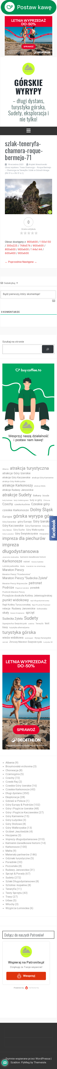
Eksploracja (12, 797)
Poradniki (11, 862)
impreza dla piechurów (23, 538)
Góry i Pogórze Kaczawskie (22, 812)
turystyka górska (19, 632)
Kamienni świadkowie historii (23, 843)
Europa (7, 516)
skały (5, 612)
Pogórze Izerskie (22, 588)
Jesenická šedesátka (10, 557)
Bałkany (37, 495)
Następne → (29, 261)
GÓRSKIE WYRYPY (28, 87)
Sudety (31, 618)
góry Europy (25, 521)
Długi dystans (14, 793)
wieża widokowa (12, 637)
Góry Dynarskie (9, 521)
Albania (5, 469)
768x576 (25, 245)
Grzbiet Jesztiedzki (17, 831)
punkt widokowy (15, 600)
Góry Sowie (47, 526)
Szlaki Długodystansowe (20, 881)
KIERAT (27, 562)
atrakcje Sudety (17, 494)
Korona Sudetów (37, 562)
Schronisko (42, 608)
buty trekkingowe (21, 500)
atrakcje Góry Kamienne (42, 477)
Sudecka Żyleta (12, 618)
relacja (6, 608)
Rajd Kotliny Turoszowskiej (16, 604)
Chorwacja (12, 770)
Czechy (7, 504)
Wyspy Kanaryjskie (43, 638)
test (47, 623)
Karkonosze (12, 561)
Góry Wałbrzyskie (35, 529)
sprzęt (30, 612)
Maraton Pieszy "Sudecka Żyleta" (25, 578)
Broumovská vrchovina (19, 766)
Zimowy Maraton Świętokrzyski (25, 641)
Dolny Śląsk (41, 509)
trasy (5, 627)
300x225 (12, 245)
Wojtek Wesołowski (37, 164)
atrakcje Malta (39, 486)
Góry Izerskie (42, 521)
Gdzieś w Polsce (15, 800)
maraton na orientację (35, 566)
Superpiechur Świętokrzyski (14, 623)
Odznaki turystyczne (18, 858)
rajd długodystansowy (39, 600)
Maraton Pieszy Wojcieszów (14, 583)
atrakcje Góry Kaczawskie (16, 477)
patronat (35, 583)
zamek (5, 642)
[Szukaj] (48, 349)
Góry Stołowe (7, 530)
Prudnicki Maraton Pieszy (13, 592)
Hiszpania (44, 534)
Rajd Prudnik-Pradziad (41, 605)
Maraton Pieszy (13, 570)
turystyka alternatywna (19, 627)
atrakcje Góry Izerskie (16, 473)
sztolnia (31, 624)
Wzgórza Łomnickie (17, 908)
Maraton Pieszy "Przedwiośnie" (16, 574)
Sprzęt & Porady (15, 873)
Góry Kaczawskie (13, 525)
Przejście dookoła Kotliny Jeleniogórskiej (27, 595)
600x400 (10, 253)
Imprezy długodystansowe (21, 839)
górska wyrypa (28, 516)
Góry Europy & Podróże (19, 804)
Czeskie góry (40, 504)
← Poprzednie (13, 261)
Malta (22, 566)
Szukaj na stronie (13, 341)
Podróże (8, 587)
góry (48, 516)
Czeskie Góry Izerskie (18, 785)
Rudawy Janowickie (23, 608)
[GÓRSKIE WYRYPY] (28, 69)
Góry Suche (19, 530)
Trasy (9, 896)
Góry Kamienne (33, 525)
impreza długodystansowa (20, 548)
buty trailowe (7, 500)
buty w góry (36, 500)
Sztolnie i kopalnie (16, 885)
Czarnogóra (13, 774)
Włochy (10, 904)
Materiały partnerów (17, 854)
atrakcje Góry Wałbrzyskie (13, 481)
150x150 (45, 241)
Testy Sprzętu (14, 892)
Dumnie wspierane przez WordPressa (28, 1058)
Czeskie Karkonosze (18, 789)
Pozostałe (12, 866)
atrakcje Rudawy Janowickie (17, 489)
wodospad (29, 638)
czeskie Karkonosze (15, 510)
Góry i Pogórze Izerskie (19, 808)
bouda (46, 495)
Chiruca (46, 500)
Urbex (9, 900)
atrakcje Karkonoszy (17, 485)
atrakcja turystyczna (29, 468)
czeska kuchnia (22, 504)
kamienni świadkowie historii (33, 557)
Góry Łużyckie (8, 534)
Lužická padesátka (10, 566)
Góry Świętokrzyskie (26, 533)
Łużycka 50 (47, 642)
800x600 (32, 241)
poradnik (35, 587)
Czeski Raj (12, 781)
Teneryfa (39, 624)
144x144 (36, 249)
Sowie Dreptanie (17, 613)
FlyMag (25, 1062)
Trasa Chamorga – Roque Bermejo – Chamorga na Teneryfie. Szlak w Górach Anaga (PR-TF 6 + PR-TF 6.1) (28, 170)
